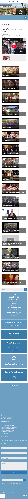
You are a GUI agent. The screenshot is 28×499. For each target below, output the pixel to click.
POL (20, 1)
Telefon (2, 456)
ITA (12, 1)
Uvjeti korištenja (10, 492)
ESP (15, 1)
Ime (1, 445)
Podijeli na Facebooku (14, 35)
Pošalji (14, 472)
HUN (23, 1)
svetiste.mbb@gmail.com (9, 425)
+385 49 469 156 (6, 424)
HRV (3, 1)
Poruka (2, 461)
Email (2, 450)
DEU (9, 1)
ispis (4, 35)
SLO (26, 1)
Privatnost (3, 492)
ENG (6, 1)
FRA (17, 1)
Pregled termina (14, 350)
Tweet (7, 35)
